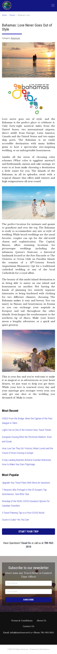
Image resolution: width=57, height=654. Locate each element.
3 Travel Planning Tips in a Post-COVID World (23, 512)
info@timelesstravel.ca (21, 633)
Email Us (26, 543)
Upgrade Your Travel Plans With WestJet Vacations (26, 482)
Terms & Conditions (21, 620)
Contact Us (28, 626)
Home (4, 15)
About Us (41, 620)
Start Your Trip (28, 531)
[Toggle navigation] (53, 5)
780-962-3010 (47, 633)
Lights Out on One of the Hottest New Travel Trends (26, 429)
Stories (12, 15)
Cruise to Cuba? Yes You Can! (15, 519)
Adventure (15, 38)
